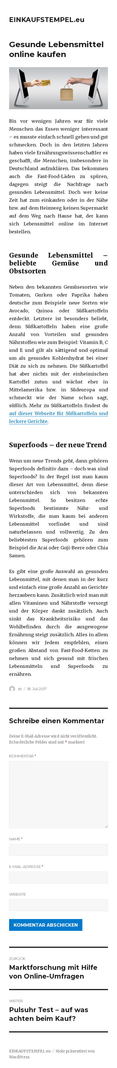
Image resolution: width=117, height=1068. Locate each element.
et (20, 689)
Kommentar (22, 756)
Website (17, 894)
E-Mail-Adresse (26, 866)
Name (15, 839)
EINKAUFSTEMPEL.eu (46, 20)
